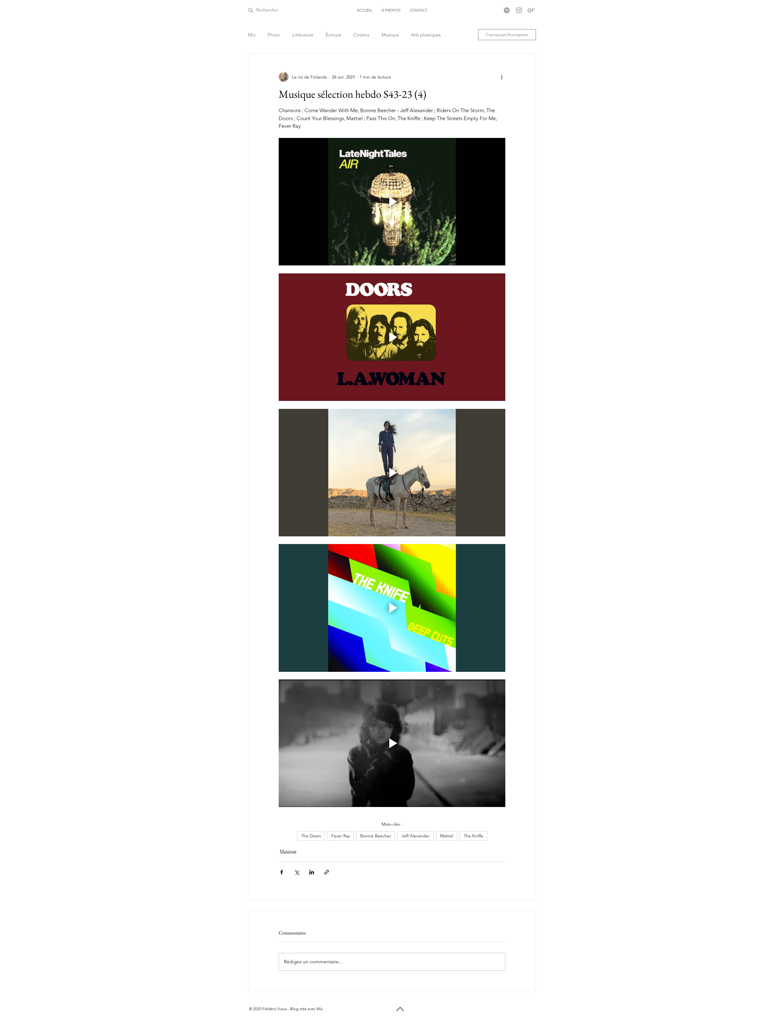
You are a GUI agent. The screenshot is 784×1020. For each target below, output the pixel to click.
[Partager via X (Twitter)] (297, 872)
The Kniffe (473, 836)
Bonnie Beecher (375, 836)
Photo (274, 35)
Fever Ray (340, 836)
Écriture (333, 35)
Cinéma (361, 35)
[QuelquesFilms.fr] (531, 10)
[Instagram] (519, 10)
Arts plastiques (426, 35)
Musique (390, 35)
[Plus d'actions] (501, 77)
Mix (251, 35)
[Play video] (392, 201)
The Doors (311, 836)
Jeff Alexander (415, 836)
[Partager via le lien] (327, 872)
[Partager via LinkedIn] (312, 872)
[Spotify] (507, 10)
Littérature (302, 35)
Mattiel (446, 836)
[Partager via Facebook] (282, 872)
